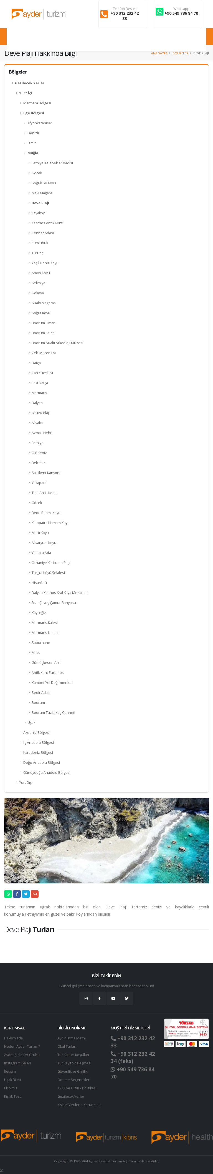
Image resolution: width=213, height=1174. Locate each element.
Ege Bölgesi (33, 113)
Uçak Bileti (12, 1079)
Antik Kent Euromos (48, 672)
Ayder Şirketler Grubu (22, 1054)
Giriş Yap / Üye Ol (190, 39)
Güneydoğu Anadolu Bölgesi (46, 772)
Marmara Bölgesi (37, 103)
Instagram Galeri (17, 1063)
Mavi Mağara (42, 193)
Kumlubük (40, 243)
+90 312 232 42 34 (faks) (133, 1057)
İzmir (31, 143)
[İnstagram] (86, 998)
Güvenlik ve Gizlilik (72, 1071)
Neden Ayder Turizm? (22, 1046)
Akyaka (37, 422)
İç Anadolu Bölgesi (38, 742)
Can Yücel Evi (42, 373)
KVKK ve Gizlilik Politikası (77, 1088)
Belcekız (38, 462)
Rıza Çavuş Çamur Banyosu (54, 602)
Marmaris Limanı (45, 632)
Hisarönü (39, 582)
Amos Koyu (41, 273)
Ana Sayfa (159, 53)
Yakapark (39, 482)
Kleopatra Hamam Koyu (51, 522)
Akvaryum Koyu (44, 542)
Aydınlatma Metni (71, 1038)
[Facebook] (99, 998)
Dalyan (37, 402)
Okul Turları (66, 1046)
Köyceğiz (39, 612)
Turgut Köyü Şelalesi (48, 572)
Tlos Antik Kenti (44, 492)
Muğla (32, 153)
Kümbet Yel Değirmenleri (52, 682)
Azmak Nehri (42, 432)
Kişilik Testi (13, 1096)
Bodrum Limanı (44, 323)
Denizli (33, 133)
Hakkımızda (13, 1038)
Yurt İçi (25, 93)
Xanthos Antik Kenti (47, 223)
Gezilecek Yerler (29, 83)
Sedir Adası (41, 692)
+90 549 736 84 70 (181, 13)
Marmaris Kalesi (45, 622)
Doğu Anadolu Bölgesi (41, 762)
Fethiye (38, 442)
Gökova (38, 293)
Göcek (37, 173)
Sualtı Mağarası (44, 303)
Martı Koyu (40, 532)
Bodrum (38, 702)
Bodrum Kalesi (43, 333)
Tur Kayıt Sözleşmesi (74, 1063)
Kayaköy (38, 213)
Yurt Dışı (25, 782)
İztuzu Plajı (41, 412)
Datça (36, 363)
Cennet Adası (43, 233)
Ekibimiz (10, 1088)
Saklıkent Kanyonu (47, 472)
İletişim (10, 1071)
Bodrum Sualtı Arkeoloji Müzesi (57, 343)
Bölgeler (180, 53)
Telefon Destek (124, 9)
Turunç (37, 253)
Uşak (31, 722)
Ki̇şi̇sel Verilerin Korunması (79, 1104)
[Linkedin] (113, 998)
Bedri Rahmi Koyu (46, 512)
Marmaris (39, 393)
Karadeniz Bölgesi (38, 752)
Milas (36, 652)
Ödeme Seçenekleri (73, 1079)
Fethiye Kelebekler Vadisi (52, 163)
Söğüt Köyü (41, 313)
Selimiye (38, 283)
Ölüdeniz (39, 452)
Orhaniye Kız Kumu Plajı (51, 562)
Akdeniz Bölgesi (36, 732)
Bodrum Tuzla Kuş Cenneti (53, 712)
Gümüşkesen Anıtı (47, 662)
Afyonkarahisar (39, 123)
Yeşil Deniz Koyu (45, 263)
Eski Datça (40, 383)
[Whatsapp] (1, 1170)
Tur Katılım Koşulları (73, 1054)
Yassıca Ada (41, 552)
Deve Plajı (40, 203)
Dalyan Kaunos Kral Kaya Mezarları (60, 592)
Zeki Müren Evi (44, 353)
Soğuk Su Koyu (44, 183)
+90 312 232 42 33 (125, 16)
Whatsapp (181, 9)
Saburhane (41, 642)
